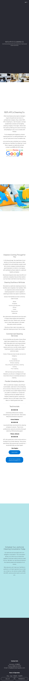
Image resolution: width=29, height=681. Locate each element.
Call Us (8, 678)
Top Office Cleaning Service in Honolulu (14, 459)
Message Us (21, 678)
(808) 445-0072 (16, 666)
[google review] (14, 153)
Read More (15, 452)
